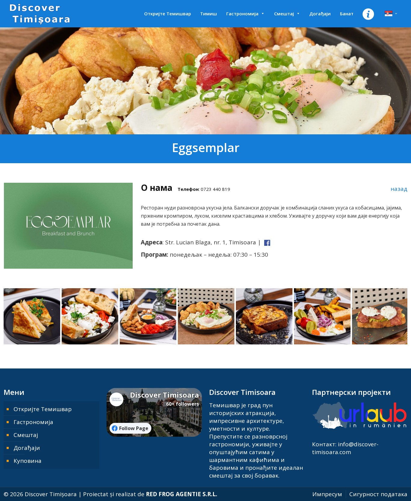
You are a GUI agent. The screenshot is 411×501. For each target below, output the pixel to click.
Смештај (284, 14)
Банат (347, 14)
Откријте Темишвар (167, 14)
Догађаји (320, 14)
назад (399, 189)
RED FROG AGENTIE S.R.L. (181, 494)
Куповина (28, 461)
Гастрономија (242, 14)
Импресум (327, 494)
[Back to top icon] (380, 488)
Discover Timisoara (164, 395)
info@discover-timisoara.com (345, 448)
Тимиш (208, 14)
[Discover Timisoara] (40, 13)
